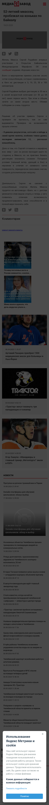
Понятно (24, 796)
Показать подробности (16, 788)
